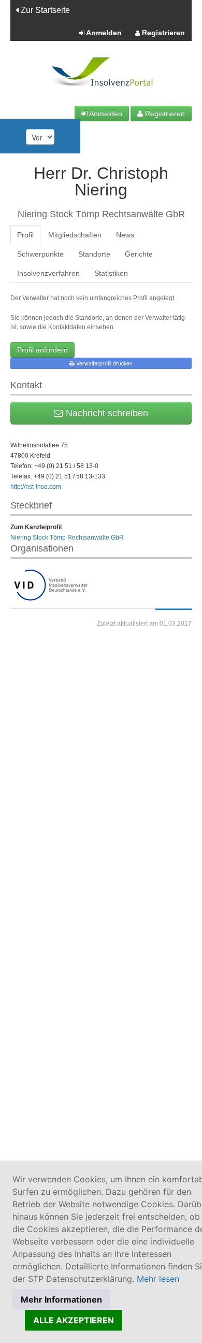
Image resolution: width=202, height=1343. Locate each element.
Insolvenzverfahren (48, 273)
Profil (25, 235)
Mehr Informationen (61, 1299)
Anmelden (103, 33)
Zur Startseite (44, 10)
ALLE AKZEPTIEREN (73, 1320)
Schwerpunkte (40, 254)
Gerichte (139, 254)
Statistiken (111, 273)
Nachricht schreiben (105, 413)
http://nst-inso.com (35, 486)
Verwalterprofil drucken (104, 363)
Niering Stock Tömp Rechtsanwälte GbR (67, 537)
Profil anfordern (42, 350)
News (125, 235)
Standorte (94, 254)
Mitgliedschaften (75, 235)
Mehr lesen (158, 1279)
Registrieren (162, 33)
